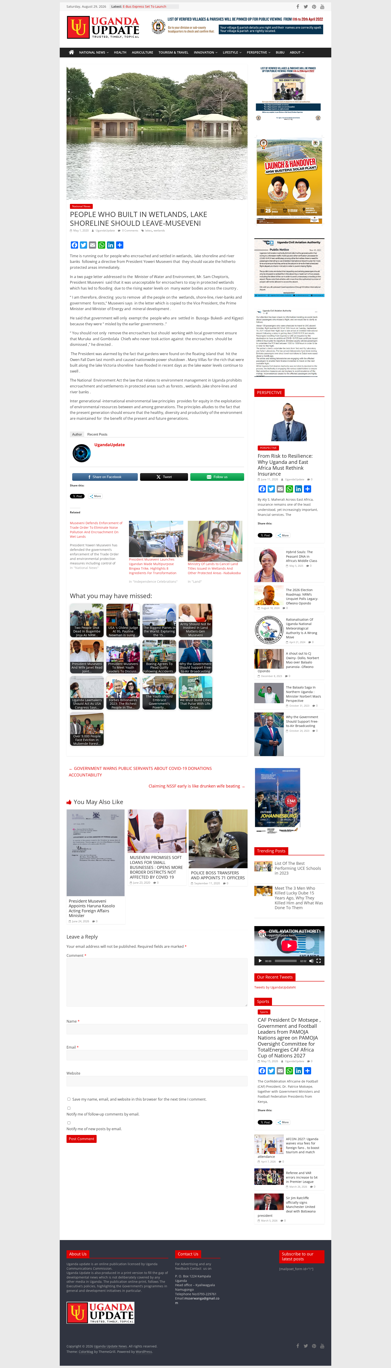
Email (73, 1047)
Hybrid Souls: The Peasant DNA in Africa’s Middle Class (301, 556)
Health (120, 52)
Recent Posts (97, 434)
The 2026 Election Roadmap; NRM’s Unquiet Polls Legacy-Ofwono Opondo (302, 596)
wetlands (159, 230)
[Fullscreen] (318, 961)
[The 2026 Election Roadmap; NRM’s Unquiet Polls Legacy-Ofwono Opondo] (269, 588)
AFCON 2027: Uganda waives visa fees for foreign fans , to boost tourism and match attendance (288, 1148)
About (295, 52)
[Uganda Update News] (71, 52)
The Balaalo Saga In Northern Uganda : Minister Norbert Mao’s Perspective (303, 694)
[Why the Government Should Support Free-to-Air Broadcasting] (269, 715)
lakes (148, 230)
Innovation (204, 52)
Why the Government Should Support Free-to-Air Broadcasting (302, 721)
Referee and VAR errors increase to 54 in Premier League (301, 1177)
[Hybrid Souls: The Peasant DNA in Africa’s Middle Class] (269, 550)
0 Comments (130, 230)
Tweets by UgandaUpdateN (275, 987)
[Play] (260, 961)
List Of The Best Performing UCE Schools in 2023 (298, 868)
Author (77, 434)
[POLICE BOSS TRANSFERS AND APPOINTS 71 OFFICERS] (218, 812)
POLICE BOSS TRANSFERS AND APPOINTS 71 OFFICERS (218, 875)
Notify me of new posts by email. (94, 1128)
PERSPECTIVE (257, 52)
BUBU (280, 52)
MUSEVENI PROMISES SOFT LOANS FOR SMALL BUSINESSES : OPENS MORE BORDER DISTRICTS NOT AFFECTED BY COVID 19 (156, 867)
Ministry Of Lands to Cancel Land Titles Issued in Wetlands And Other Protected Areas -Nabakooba (214, 568)
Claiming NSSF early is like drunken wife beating (197, 786)
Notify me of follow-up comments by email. (103, 1114)
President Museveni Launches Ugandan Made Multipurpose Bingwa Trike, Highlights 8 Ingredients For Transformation (152, 566)
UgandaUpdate (106, 230)
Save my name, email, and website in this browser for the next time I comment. (139, 1099)
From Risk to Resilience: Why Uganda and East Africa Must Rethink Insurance (285, 464)
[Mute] (311, 961)
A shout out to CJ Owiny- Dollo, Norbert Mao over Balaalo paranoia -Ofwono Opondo (288, 662)
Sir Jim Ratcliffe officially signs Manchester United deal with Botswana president (287, 1207)
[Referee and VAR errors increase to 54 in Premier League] (269, 1171)
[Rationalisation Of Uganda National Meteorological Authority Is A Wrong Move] (269, 617)
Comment (76, 955)
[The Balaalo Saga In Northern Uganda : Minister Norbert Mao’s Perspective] (269, 685)
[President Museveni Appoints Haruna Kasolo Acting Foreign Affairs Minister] (96, 812)
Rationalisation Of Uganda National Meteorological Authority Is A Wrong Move (301, 628)
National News (92, 52)
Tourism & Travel (173, 52)
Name (73, 1021)
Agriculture (142, 52)
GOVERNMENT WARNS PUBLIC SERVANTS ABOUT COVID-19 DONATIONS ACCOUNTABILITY (140, 772)
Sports (264, 1012)
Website (73, 1073)
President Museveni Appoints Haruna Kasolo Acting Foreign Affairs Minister (92, 908)
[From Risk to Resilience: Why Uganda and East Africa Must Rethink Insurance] (289, 403)
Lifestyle (230, 52)
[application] (289, 945)
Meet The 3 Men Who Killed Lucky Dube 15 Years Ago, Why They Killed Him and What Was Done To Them (299, 897)
